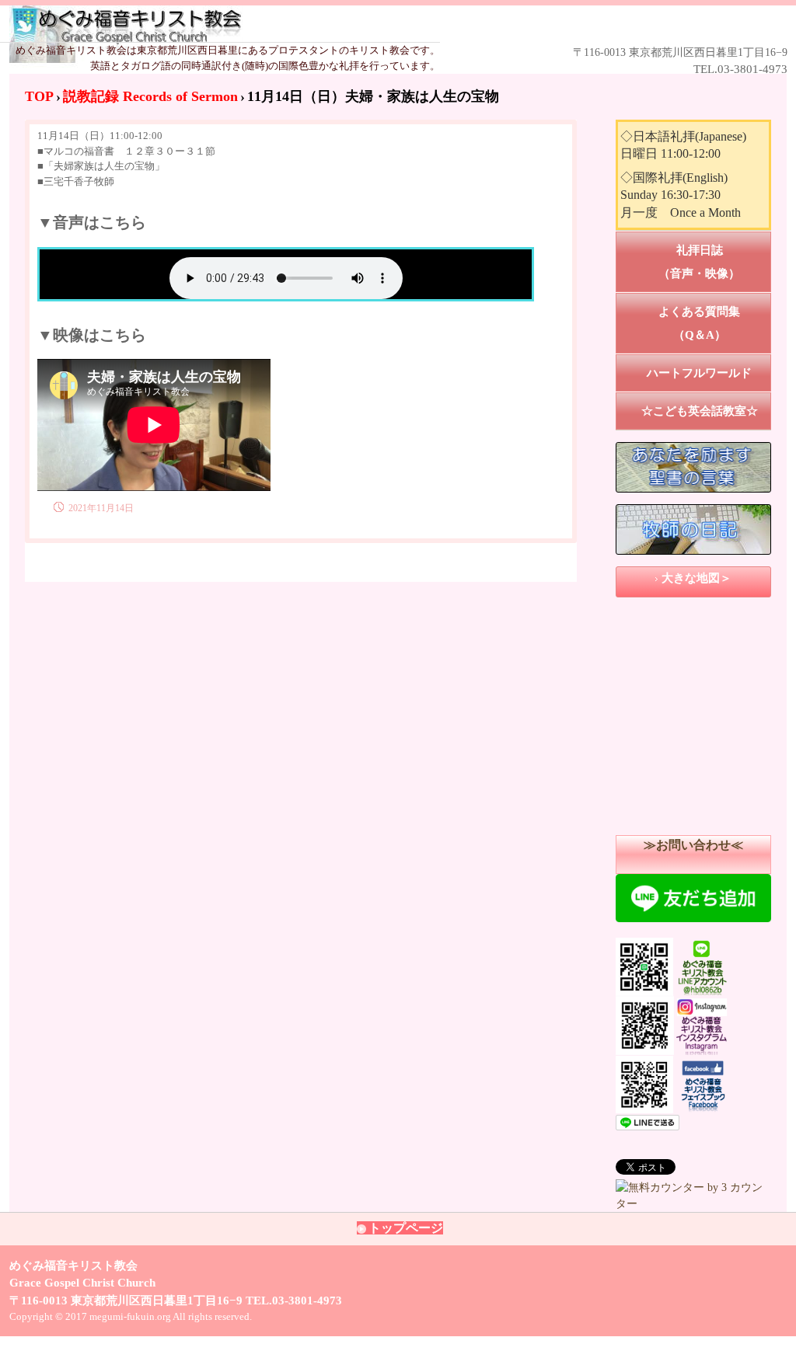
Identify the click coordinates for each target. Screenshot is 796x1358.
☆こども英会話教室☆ (699, 411)
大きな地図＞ (696, 578)
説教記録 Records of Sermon (150, 96)
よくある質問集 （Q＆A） (714, 323)
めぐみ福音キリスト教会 (375, 24)
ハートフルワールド (699, 373)
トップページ (405, 1227)
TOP (39, 96)
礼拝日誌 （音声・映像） (714, 262)
